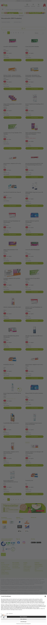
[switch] (4, 617)
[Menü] (6, 614)
